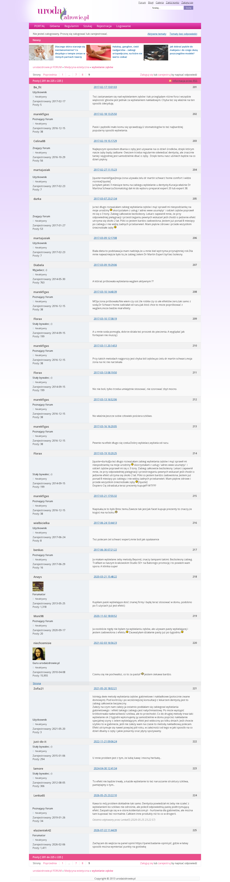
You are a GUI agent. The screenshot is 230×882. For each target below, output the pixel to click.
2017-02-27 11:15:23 (105, 169)
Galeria (160, 2)
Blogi (150, 2)
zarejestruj (164, 74)
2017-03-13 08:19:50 (105, 372)
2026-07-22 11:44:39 (105, 830)
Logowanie (123, 26)
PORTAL (39, 26)
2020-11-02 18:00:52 (105, 616)
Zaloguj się (187, 2)
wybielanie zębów (102, 67)
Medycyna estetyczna (76, 67)
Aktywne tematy (157, 34)
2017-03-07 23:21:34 (105, 198)
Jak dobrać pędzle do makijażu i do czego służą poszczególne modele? (184, 50)
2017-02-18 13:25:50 (105, 114)
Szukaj (87, 26)
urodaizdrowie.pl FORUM (47, 67)
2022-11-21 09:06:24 (105, 741)
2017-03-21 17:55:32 (105, 496)
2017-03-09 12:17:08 (105, 238)
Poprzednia (50, 74)
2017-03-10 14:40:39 (105, 291)
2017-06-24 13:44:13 (105, 523)
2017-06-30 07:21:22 (105, 549)
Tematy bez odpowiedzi (183, 34)
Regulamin (71, 26)
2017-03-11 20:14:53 (105, 345)
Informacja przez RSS (184, 80)
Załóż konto (172, 2)
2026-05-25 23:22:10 (105, 795)
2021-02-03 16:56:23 (105, 643)
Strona (37, 683)
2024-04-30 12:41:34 (105, 768)
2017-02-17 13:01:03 (105, 87)
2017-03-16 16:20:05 (105, 426)
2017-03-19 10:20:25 (105, 453)
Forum (142, 2)
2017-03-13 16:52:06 (105, 399)
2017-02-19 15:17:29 (105, 141)
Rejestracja (104, 26)
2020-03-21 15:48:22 (105, 576)
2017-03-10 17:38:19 (105, 318)
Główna (55, 26)
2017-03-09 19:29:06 (105, 265)
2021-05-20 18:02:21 (105, 688)
